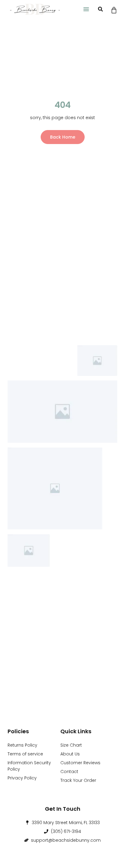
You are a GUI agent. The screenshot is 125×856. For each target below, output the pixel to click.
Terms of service (25, 754)
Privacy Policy (22, 778)
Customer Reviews (80, 763)
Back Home (62, 137)
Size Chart (71, 745)
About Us (70, 754)
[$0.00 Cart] (113, 10)
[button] (86, 9)
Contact (69, 771)
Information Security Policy (29, 766)
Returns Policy (22, 745)
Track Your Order (78, 780)
